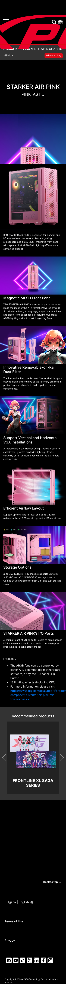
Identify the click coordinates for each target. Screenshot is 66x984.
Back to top (50, 882)
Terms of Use (14, 921)
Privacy (10, 940)
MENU (7, 55)
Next (60, 757)
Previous (6, 757)
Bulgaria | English (17, 902)
